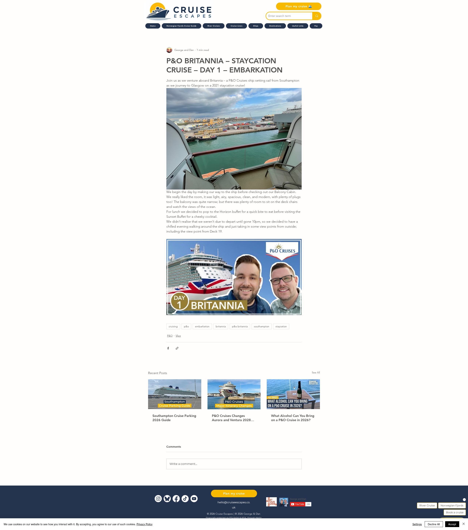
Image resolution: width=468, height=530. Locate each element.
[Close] (463, 524)
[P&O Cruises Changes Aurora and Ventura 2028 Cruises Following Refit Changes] (234, 394)
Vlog (178, 335)
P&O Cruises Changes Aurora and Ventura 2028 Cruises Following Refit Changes (231, 418)
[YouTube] (194, 498)
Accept (452, 524)
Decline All (434, 524)
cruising (173, 326)
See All (316, 372)
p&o (186, 326)
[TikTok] (185, 498)
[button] (236, 26)
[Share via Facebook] (168, 348)
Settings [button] (417, 524)
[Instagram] (158, 498)
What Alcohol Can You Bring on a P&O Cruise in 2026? (292, 418)
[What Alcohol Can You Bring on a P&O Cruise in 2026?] (293, 394)
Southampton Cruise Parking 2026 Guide (174, 418)
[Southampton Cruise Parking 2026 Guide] (174, 394)
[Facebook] (176, 498)
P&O (170, 335)
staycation (281, 326)
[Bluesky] (167, 498)
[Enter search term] (316, 16)
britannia (221, 326)
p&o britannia (240, 326)
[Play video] (234, 277)
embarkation (202, 326)
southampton (261, 326)
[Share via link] (177, 348)
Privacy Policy (144, 524)
